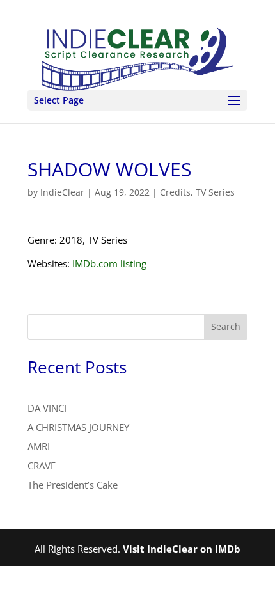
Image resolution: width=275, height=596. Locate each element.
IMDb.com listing (109, 263)
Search (225, 326)
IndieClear (62, 192)
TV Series (215, 192)
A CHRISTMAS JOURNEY (78, 427)
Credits (175, 192)
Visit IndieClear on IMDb (181, 548)
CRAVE (42, 465)
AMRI (39, 446)
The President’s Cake (73, 484)
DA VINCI (47, 408)
